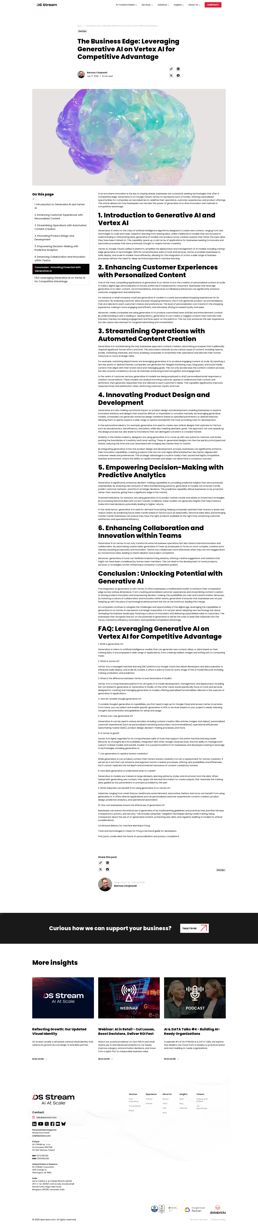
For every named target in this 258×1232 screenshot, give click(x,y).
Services (133, 1094)
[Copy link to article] (171, 69)
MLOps (131, 1110)
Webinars (183, 1108)
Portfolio (149, 1099)
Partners (149, 1103)
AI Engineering (134, 1106)
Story (165, 1113)
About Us (167, 1094)
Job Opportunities (201, 1107)
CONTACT (213, 4)
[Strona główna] (47, 4)
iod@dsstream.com (41, 1135)
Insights (183, 1094)
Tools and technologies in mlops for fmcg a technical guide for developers (137, 831)
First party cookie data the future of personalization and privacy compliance (138, 836)
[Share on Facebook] (178, 76)
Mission (166, 1099)
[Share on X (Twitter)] (171, 76)
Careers (200, 1094)
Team (165, 1103)
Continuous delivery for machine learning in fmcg (124, 825)
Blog (181, 1103)
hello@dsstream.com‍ (46, 1117)
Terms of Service (198, 1219)
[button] (127, 5)
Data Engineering (134, 1100)
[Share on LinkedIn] (178, 69)
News (182, 1099)
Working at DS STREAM (202, 1100)
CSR (164, 1108)
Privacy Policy (218, 1219)
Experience (151, 1094)
